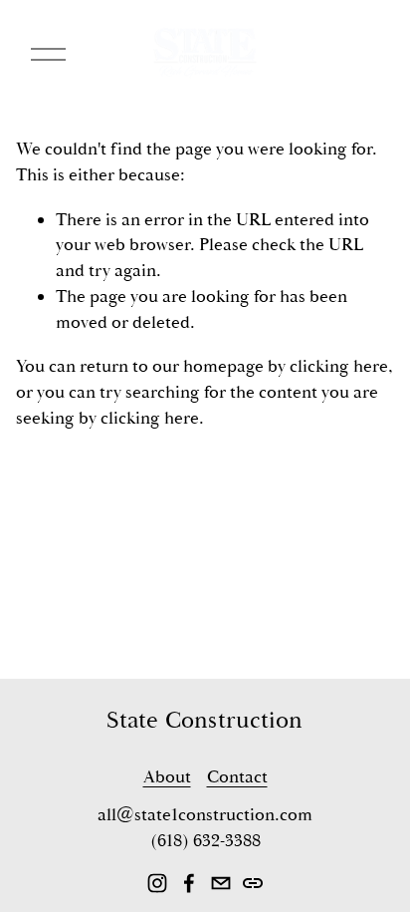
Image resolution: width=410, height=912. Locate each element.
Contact (237, 776)
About (167, 776)
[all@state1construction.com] (221, 883)
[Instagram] (157, 883)
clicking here (339, 366)
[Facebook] (189, 883)
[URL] (253, 883)
